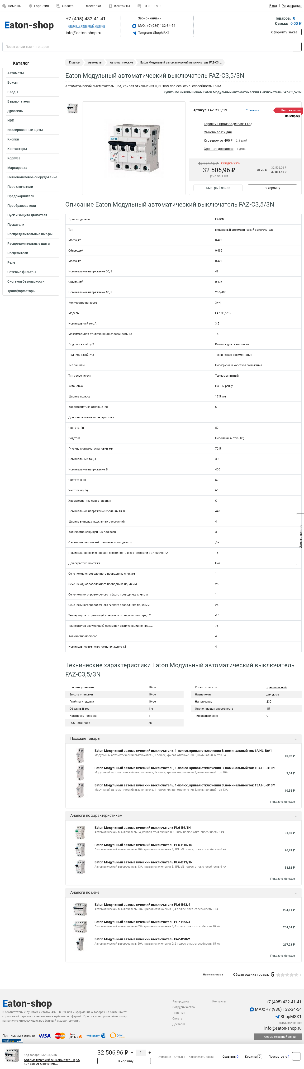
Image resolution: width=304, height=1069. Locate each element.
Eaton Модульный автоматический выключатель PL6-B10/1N (144, 845)
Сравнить (229, 1056)
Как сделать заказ (201, 1057)
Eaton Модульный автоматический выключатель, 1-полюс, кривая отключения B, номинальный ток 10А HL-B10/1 (185, 768)
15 (268, 708)
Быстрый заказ (218, 188)
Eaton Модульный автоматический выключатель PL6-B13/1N (144, 862)
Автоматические (121, 62)
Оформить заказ (284, 32)
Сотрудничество (183, 1007)
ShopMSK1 (291, 1016)
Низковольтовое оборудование (32, 177)
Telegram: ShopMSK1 (154, 33)
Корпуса (13, 158)
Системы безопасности (25, 281)
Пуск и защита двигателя (27, 215)
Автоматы (15, 73)
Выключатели (18, 101)
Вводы (12, 92)
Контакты (122, 6)
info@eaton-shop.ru (282, 1028)
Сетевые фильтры (21, 272)
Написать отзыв (213, 974)
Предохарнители (20, 196)
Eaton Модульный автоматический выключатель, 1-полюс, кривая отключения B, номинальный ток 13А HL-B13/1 (185, 785)
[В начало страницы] (296, 1056)
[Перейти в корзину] (270, 21)
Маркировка (17, 168)
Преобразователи (21, 205)
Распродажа (181, 1001)
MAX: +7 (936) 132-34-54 (156, 25)
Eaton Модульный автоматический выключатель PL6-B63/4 (142, 905)
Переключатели (20, 187)
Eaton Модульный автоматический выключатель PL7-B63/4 (142, 922)
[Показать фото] (72, 108)
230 (268, 701)
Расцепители (17, 253)
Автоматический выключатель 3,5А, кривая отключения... (52, 1061)
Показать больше (282, 801)
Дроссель (15, 111)
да (150, 723)
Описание (164, 1057)
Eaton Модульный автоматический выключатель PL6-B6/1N (143, 828)
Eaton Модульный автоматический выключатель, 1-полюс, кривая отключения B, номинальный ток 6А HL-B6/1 (183, 751)
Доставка (93, 6)
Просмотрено (278, 1056)
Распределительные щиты (28, 243)
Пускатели (15, 224)
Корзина (251, 1056)
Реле (11, 262)
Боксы (12, 82)
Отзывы (179, 1057)
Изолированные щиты (25, 130)
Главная (75, 62)
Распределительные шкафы (29, 234)
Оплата (68, 6)
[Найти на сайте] (297, 46)
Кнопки (13, 139)
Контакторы (17, 149)
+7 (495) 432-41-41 (85, 19)
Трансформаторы (21, 291)
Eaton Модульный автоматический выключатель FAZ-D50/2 (142, 939)
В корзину (272, 188)
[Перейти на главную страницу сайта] (29, 25)
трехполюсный (276, 687)
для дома (272, 694)
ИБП (10, 120)
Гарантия (41, 6)
